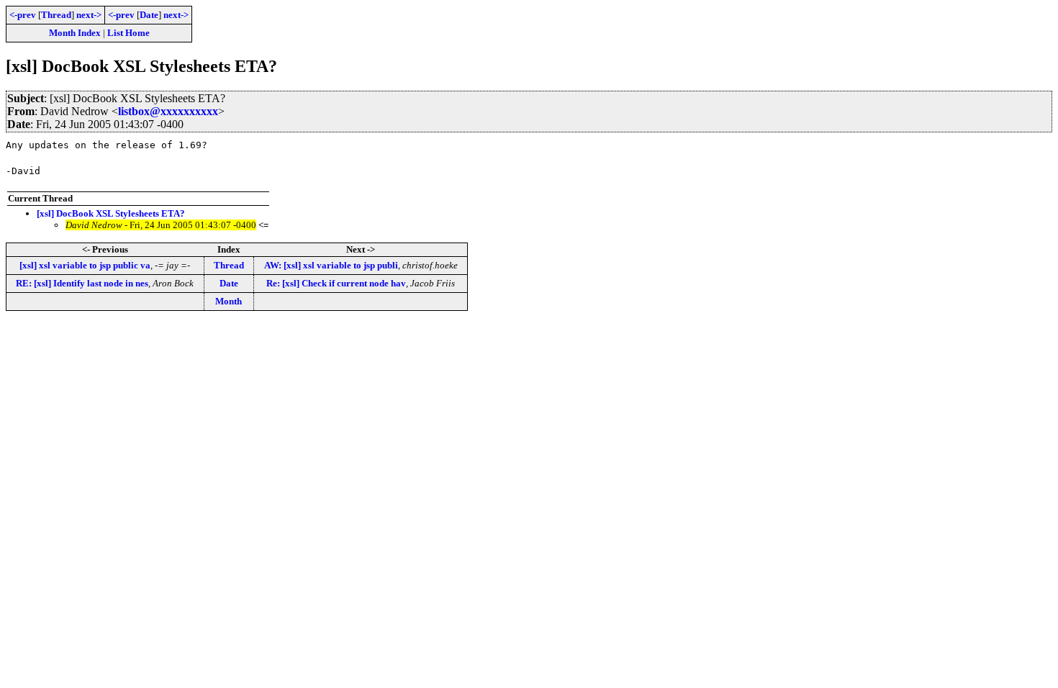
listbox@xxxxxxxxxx (168, 111)
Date (149, 14)
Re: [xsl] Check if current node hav (336, 283)
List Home (128, 32)
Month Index (75, 32)
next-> (88, 14)
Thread (56, 14)
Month (228, 301)
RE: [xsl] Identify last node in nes (82, 283)
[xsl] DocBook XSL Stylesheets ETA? (111, 213)
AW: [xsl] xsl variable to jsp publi (331, 265)
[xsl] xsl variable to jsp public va (84, 265)
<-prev (22, 14)
